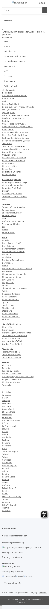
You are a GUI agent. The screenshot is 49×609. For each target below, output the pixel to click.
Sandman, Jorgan (10, 451)
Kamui (5, 493)
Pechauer (6, 440)
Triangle (6, 454)
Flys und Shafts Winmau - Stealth (17, 268)
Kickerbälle (7, 327)
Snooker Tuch (8, 232)
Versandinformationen (14, 61)
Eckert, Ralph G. (9, 488)
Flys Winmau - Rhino (11, 277)
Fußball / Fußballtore (11, 373)
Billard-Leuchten (9, 166)
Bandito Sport (8, 476)
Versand (43, 592)
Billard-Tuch (7, 169)
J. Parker (6, 423)
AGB (6, 71)
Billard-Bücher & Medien (13, 160)
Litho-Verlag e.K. (9, 505)
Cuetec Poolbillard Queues (14, 124)
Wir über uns (10, 51)
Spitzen (5, 302)
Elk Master (7, 414)
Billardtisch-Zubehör (11, 171)
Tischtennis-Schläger (11, 354)
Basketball (7, 368)
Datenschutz (10, 66)
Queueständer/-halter (12, 152)
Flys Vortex (7, 271)
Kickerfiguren (8, 330)
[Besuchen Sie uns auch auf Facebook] (4, 587)
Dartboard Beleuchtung (13, 260)
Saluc (4, 448)
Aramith (6, 507)
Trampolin (7, 385)
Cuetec (5, 482)
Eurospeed (7, 417)
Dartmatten (7, 263)
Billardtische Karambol (12, 185)
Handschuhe (8, 98)
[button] (32, 3)
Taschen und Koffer (11, 224)
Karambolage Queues (12, 193)
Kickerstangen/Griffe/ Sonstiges (16, 332)
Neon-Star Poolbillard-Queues (16, 135)
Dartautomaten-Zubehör (13, 251)
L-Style (5, 431)
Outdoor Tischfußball (12, 344)
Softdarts (6, 291)
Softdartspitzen (9, 305)
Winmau (6, 502)
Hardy (5, 397)
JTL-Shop (29, 602)
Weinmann (7, 462)
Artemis (5, 471)
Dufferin (6, 485)
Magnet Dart (8, 282)
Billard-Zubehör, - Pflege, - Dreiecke (18, 107)
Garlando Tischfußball (12, 341)
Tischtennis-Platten (11, 352)
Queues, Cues (8, 112)
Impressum (9, 81)
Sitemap (8, 76)
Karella (5, 491)
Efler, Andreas (8, 412)
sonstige (6, 400)
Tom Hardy (7, 143)
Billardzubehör (9, 174)
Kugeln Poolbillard (10, 104)
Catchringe (7, 257)
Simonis (5, 499)
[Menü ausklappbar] (5, 3)
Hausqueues (8, 129)
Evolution (6, 403)
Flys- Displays (8, 280)
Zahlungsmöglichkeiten (15, 56)
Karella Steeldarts (10, 313)
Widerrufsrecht (11, 86)
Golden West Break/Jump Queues (17, 126)
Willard (5, 468)
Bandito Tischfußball (11, 338)
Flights (5, 265)
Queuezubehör (9, 155)
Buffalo (5, 121)
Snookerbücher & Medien (13, 207)
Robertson (7, 445)
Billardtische (8, 163)
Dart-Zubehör (8, 246)
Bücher (5, 191)
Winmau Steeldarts (11, 316)
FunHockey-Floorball (11, 371)
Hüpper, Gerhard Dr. (11, 420)
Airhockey (6, 365)
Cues (4, 218)
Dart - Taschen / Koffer (12, 243)
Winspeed (6, 395)
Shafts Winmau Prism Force (14, 288)
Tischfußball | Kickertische (14, 335)
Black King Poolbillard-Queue (15, 115)
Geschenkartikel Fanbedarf (14, 95)
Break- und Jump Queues (13, 118)
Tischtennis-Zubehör (11, 357)
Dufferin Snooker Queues (13, 221)
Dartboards (7, 254)
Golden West (8, 409)
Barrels (5, 240)
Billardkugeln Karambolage (14, 182)
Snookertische (8, 210)
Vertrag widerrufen (13, 583)
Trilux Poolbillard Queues (13, 146)
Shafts (5, 285)
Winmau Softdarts (10, 299)
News (6, 41)
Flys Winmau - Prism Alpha (14, 274)
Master (5, 434)
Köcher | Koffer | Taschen (14, 157)
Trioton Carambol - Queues (14, 196)
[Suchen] (44, 10)
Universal (6, 460)
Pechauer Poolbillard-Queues (15, 138)
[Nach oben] (1, 607)
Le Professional (9, 426)
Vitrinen (5, 319)
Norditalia (6, 437)
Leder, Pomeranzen (11, 109)
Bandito (5, 474)
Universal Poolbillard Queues (15, 149)
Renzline (6, 443)
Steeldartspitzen (9, 308)
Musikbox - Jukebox (11, 382)
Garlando (6, 406)
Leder (4, 199)
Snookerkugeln (9, 215)
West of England (9, 465)
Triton (5, 457)
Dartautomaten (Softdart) (13, 248)
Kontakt (7, 46)
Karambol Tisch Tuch (11, 188)
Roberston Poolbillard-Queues (16, 140)
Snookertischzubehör (12, 212)
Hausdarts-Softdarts (11, 294)
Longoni (5, 428)
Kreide (5, 101)
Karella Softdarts (9, 296)
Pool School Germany (11, 496)
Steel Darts (7, 311)
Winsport (6, 510)
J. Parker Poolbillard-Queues (15, 132)
